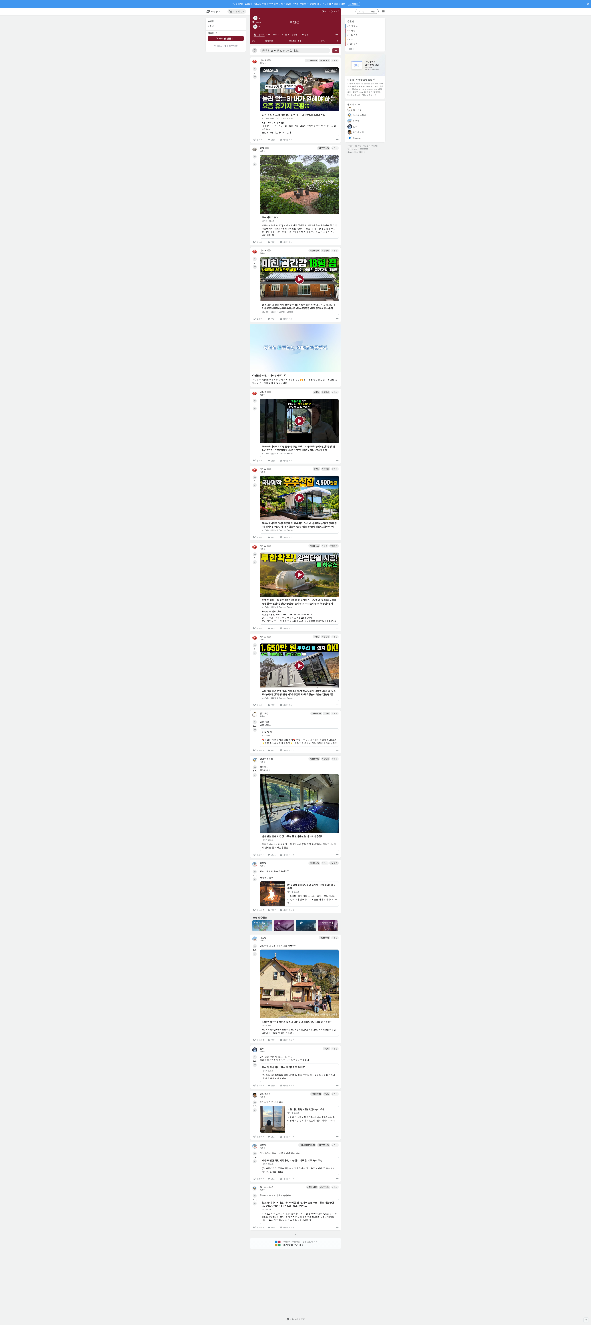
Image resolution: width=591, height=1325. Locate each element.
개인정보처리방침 (370, 146)
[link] (327, 11)
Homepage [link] (363, 149)
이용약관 (357, 146)
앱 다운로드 (352, 149)
